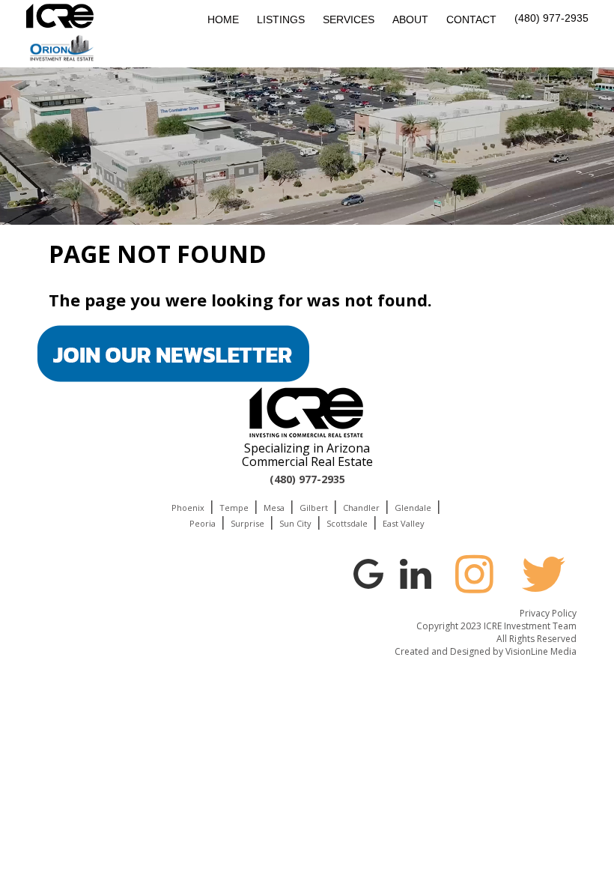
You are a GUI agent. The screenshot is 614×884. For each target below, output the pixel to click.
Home (223, 19)
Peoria (202, 523)
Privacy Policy (548, 613)
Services (348, 19)
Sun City (295, 523)
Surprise (247, 523)
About (410, 19)
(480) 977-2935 (551, 18)
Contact (471, 19)
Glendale (413, 507)
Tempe (234, 507)
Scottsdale (347, 523)
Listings (281, 19)
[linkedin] (415, 572)
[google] (368, 572)
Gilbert (314, 507)
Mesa (274, 507)
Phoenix (187, 507)
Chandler (361, 507)
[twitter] (544, 574)
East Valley (404, 523)
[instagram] (474, 574)
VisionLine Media (541, 651)
